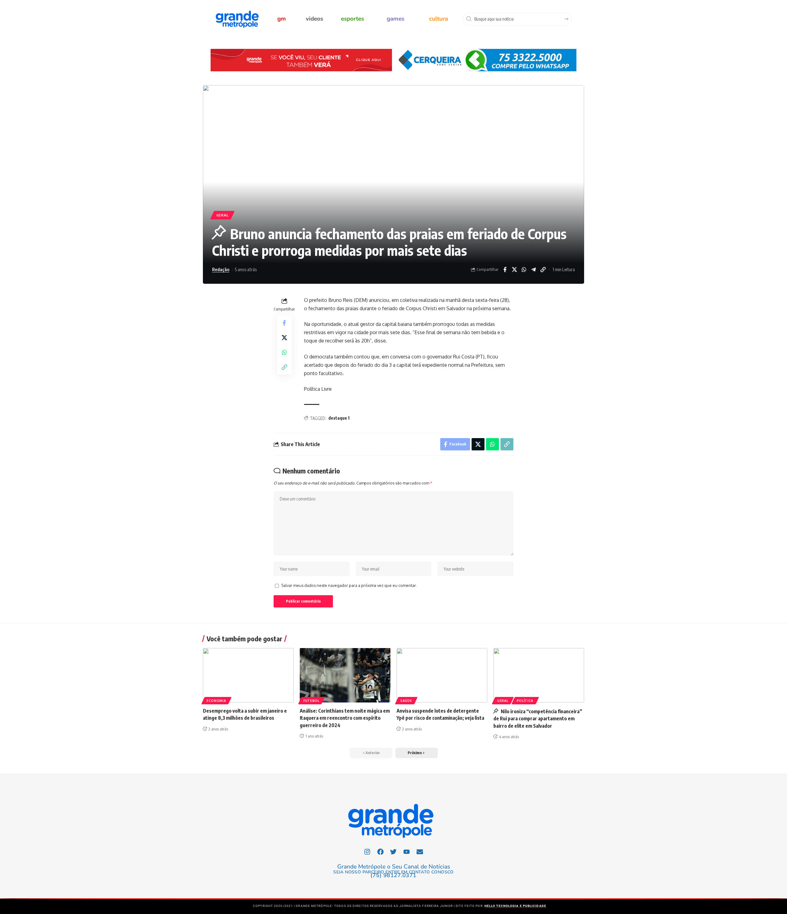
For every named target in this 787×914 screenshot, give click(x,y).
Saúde (406, 700)
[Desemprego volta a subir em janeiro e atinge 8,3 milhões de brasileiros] (248, 675)
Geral (222, 215)
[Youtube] (407, 852)
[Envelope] (420, 852)
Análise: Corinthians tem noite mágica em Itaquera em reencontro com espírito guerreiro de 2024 (345, 718)
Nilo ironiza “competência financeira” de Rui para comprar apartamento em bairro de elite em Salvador (537, 718)
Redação (220, 269)
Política (525, 700)
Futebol (311, 700)
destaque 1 (339, 418)
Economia (216, 700)
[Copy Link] (543, 270)
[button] (416, 753)
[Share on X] (514, 270)
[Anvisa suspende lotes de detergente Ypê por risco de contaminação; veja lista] (442, 675)
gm (281, 19)
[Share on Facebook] (504, 270)
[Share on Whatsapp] (524, 270)
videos (314, 19)
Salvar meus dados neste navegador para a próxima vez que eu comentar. (349, 585)
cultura (438, 19)
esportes (352, 19)
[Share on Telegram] (533, 270)
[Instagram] (367, 852)
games (395, 19)
